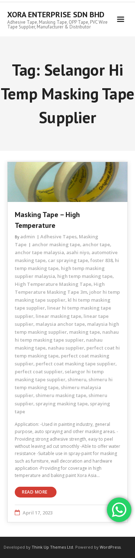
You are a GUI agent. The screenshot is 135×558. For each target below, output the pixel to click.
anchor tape (96, 244)
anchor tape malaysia (39, 252)
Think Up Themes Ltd (52, 547)
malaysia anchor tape (60, 324)
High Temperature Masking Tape (53, 284)
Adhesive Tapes (58, 236)
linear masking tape (58, 316)
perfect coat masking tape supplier (76, 363)
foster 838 (101, 260)
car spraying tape (68, 260)
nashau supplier (66, 348)
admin (27, 236)
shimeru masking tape (61, 395)
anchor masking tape (56, 244)
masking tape (84, 332)
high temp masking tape (85, 276)
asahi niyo (77, 252)
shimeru (77, 379)
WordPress (110, 547)
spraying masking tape (62, 403)
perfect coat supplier (39, 371)
